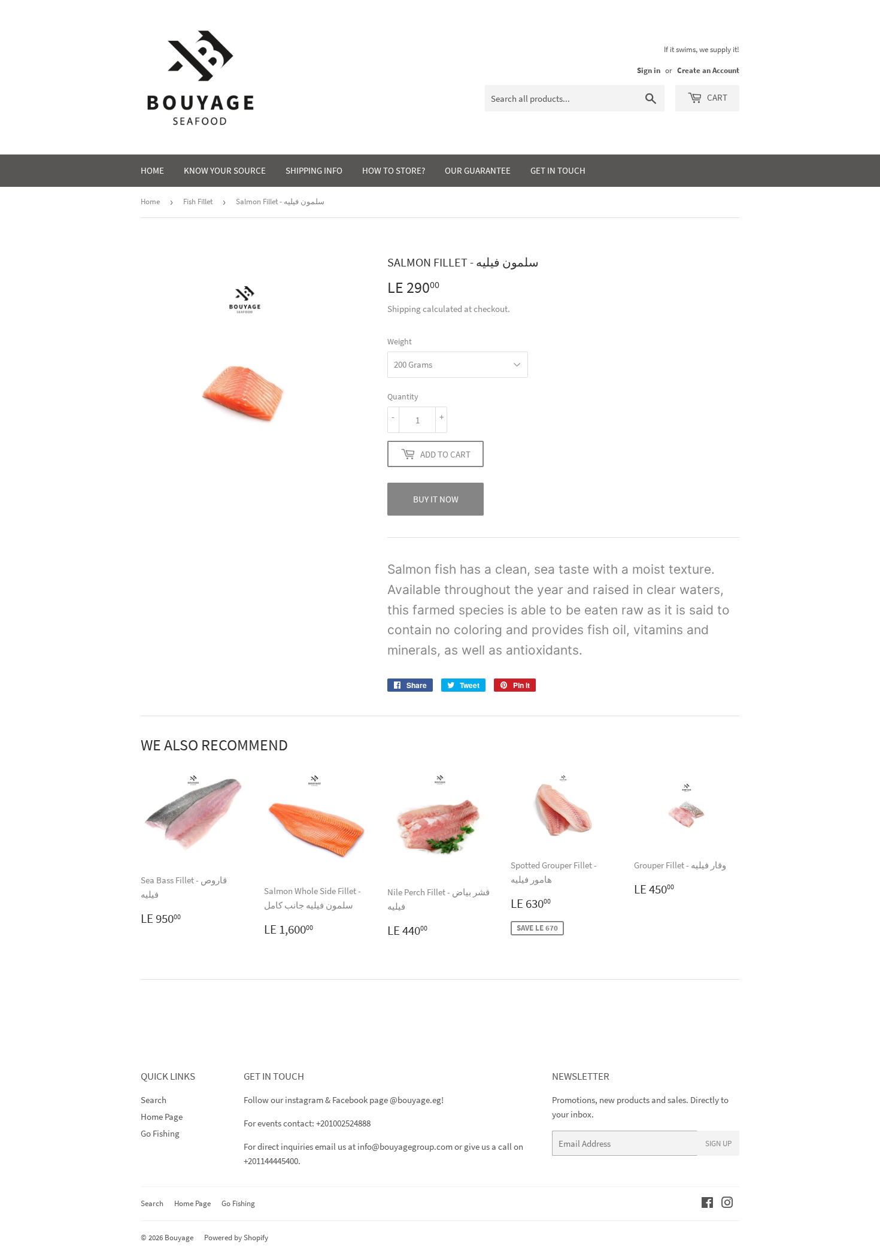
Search (153, 1099)
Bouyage (179, 1237)
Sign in (648, 70)
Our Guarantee (478, 170)
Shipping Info (314, 170)
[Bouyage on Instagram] (727, 1204)
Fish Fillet (198, 201)
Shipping (404, 308)
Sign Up (718, 1143)
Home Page (162, 1116)
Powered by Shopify (236, 1237)
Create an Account (708, 70)
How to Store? (393, 170)
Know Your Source (225, 170)
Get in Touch (557, 170)
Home (152, 170)
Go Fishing (160, 1133)
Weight (399, 341)
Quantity (402, 396)
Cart (716, 97)
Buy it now (436, 499)
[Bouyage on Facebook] (707, 1204)
